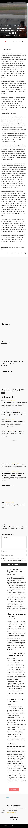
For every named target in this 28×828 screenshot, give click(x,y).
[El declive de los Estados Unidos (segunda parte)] (14, 494)
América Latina (10, 25)
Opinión (3, 400)
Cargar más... (14, 789)
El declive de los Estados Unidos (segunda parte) (13, 421)
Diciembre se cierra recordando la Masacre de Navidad (12, 362)
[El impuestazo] (14, 333)
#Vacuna (3, 249)
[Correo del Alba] (1, 36)
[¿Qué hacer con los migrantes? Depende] (14, 517)
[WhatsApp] (19, 41)
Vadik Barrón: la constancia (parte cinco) (11, 464)
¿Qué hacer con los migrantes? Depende (11, 402)
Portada (17, 25)
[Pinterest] (16, 41)
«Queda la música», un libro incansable (10, 412)
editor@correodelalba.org (11, 812)
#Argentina (11, 247)
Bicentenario (4, 343)
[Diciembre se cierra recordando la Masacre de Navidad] (14, 353)
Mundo (3, 392)
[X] (13, 41)
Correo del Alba (8, 35)
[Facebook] (9, 41)
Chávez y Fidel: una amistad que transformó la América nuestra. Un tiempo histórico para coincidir (12, 475)
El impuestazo (6, 342)
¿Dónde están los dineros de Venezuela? (11, 431)
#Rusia (22, 247)
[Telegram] (22, 41)
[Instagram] (13, 819)
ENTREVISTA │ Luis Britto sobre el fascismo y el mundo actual (13, 390)
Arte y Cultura (5, 410)
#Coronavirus (17, 247)
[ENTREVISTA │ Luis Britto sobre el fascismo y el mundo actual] (14, 381)
